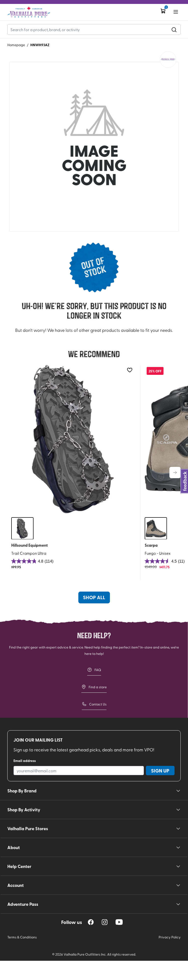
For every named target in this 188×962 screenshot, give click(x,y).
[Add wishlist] (130, 370)
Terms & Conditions (22, 937)
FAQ (97, 669)
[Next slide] (175, 472)
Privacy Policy (170, 937)
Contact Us (97, 704)
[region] (91, 922)
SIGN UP (160, 770)
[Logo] (28, 12)
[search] (174, 29)
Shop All (94, 597)
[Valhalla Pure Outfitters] (168, 60)
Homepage (16, 44)
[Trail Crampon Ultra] (73, 439)
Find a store (98, 687)
